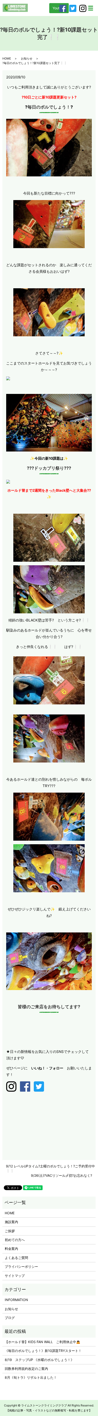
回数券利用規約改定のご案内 (26, 1369)
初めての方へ (15, 1240)
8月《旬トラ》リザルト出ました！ (31, 1377)
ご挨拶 (10, 1231)
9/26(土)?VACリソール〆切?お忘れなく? (61, 1175)
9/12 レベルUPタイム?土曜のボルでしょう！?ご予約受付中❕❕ (50, 1168)
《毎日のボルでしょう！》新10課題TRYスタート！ (43, 1351)
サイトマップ (15, 1276)
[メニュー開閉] (90, 8)
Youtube (59, 8)
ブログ (10, 1318)
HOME (6, 58)
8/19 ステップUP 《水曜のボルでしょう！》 (39, 1360)
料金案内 (11, 1249)
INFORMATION (16, 1300)
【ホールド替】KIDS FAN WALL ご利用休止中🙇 (42, 1342)
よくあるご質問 (16, 1258)
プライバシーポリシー (21, 1266)
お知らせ (26, 58)
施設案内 (11, 1222)
